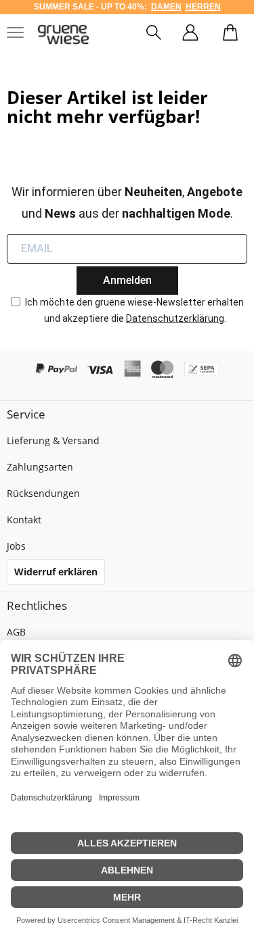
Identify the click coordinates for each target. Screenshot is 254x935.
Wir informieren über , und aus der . (127, 202)
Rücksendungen (43, 493)
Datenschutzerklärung (175, 318)
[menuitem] (153, 34)
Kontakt (24, 519)
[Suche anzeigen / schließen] (153, 34)
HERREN (203, 6)
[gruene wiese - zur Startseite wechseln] (63, 34)
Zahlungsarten (40, 466)
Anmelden (127, 280)
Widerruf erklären (56, 571)
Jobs (16, 546)
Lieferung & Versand (53, 440)
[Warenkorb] (230, 34)
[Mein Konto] (190, 34)
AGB (16, 631)
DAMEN (166, 6)
